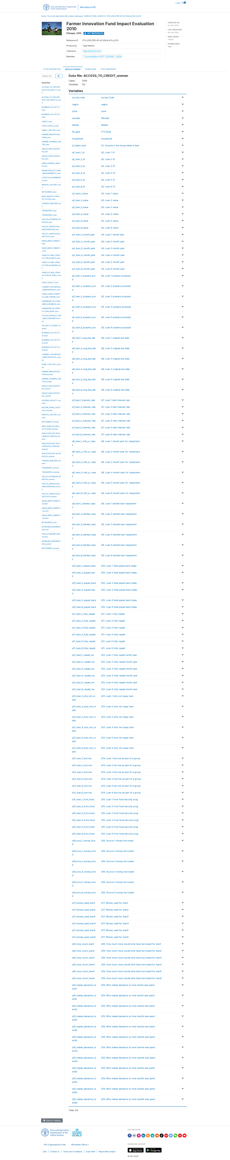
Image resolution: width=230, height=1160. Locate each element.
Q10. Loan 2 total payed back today (119, 572)
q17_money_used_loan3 (83, 916)
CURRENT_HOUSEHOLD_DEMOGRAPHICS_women (51, 357)
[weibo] (180, 1135)
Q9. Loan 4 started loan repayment (119, 534)
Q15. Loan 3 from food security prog (119, 813)
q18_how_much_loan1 (83, 944)
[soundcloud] (157, 1135)
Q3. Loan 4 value (109, 214)
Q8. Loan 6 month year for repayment (120, 493)
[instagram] (139, 1135)
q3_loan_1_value (80, 193)
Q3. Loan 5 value (109, 220)
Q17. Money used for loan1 (114, 903)
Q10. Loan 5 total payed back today (119, 600)
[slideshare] (153, 1135)
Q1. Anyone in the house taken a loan (120, 145)
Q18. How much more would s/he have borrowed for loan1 (131, 944)
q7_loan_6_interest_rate (83, 434)
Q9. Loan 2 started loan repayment (118, 514)
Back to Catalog (53, 1120)
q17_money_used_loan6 (84, 937)
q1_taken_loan (79, 145)
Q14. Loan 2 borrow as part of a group (121, 765)
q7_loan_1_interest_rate (83, 400)
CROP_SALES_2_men (50, 126)
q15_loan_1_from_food (83, 799)
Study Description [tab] (52, 69)
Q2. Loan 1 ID (108, 152)
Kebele (104, 125)
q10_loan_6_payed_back (84, 607)
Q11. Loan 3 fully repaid (113, 627)
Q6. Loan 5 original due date (115, 379)
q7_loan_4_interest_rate (84, 420)
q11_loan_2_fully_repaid (83, 620)
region (75, 104)
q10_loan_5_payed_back (84, 600)
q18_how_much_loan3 (83, 957)
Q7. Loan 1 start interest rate (115, 400)
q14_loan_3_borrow (82, 772)
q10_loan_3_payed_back (84, 583)
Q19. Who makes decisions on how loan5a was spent (128, 1068)
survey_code (78, 97)
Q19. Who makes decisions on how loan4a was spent (128, 1047)
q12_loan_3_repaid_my (83, 668)
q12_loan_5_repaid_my (83, 682)
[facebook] (130, 1135)
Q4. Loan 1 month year (112, 234)
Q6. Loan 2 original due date (115, 348)
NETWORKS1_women (50, 422)
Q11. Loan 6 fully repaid (113, 648)
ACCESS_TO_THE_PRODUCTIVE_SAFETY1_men (51, 90)
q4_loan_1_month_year (83, 234)
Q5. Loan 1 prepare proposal (115, 275)
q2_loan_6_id (78, 186)
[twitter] (171, 1135)
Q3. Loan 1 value (109, 193)
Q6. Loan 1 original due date (115, 338)
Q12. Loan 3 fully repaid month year (119, 668)
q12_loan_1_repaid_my (83, 655)
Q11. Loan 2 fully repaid (113, 620)
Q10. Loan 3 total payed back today (119, 583)
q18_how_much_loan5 (83, 971)
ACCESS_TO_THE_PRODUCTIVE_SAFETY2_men (51, 100)
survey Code (107, 97)
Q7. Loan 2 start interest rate (115, 407)
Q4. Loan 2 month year (113, 241)
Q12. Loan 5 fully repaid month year (119, 682)
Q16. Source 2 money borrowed (117, 851)
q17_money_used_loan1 (83, 903)
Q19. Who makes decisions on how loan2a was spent (128, 1006)
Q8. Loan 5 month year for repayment (120, 482)
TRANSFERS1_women (50, 468)
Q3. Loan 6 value (109, 227)
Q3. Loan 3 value (109, 207)
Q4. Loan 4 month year (113, 255)
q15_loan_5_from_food (83, 827)
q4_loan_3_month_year (83, 248)
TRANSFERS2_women (50, 472)
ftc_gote (76, 131)
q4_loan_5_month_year (83, 262)
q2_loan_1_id (78, 152)
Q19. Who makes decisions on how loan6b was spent (128, 1099)
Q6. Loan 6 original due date (115, 389)
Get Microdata (95, 33)
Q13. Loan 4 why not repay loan (117, 727)
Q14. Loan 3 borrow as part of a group (121, 772)
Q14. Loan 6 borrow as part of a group (121, 792)
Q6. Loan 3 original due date (115, 358)
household (77, 138)
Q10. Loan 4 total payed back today (119, 589)
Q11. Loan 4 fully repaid (113, 634)
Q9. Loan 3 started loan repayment (118, 524)
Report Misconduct (107, 1151)
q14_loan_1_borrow (81, 758)
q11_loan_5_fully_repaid (83, 641)
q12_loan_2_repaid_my (83, 661)
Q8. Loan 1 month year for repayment (120, 441)
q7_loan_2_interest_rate (83, 407)
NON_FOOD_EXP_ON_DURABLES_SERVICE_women (51, 436)
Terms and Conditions (72, 1151)
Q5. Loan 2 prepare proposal (116, 286)
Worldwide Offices (79, 1144)
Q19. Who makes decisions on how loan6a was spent (128, 1088)
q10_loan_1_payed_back (84, 565)
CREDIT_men (47, 121)
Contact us (54, 1151)
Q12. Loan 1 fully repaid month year (119, 655)
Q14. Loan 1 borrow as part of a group (120, 758)
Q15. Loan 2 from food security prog (119, 806)
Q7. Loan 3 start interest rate (115, 414)
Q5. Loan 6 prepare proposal (116, 327)
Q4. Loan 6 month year (113, 268)
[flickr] (134, 1135)
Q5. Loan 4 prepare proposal (116, 307)
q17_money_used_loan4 (84, 923)
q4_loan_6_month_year (83, 268)
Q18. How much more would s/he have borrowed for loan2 (131, 950)
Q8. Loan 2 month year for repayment (120, 451)
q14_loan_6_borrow (82, 792)
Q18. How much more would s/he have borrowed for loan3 (131, 957)
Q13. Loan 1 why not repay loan (117, 696)
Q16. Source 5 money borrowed (117, 882)
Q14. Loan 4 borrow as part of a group (121, 779)
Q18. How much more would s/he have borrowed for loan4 (131, 964)
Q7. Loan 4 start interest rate (115, 420)
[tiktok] (162, 1135)
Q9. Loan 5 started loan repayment (118, 545)
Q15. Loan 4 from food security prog (119, 820)
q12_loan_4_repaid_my (83, 675)
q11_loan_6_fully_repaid (83, 648)
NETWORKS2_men (49, 522)
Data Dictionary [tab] (73, 69)
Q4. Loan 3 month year (113, 248)
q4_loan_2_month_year (83, 241)
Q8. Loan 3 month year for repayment (120, 462)
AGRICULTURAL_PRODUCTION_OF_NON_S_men (51, 275)
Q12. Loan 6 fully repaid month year (119, 689)
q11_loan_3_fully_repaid (83, 627)
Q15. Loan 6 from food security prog (119, 833)
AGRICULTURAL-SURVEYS (94, 16)
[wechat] (175, 1135)
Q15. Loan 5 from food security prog (119, 827)
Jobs (44, 1151)
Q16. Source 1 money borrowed (117, 840)
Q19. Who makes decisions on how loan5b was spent (128, 1078)
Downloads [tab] (90, 69)
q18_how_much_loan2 (83, 950)
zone (74, 111)
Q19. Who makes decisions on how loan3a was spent (128, 1026)
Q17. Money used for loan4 (115, 923)
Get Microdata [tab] (109, 69)
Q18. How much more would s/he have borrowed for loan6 (131, 978)
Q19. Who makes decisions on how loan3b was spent (128, 1037)
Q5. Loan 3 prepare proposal (116, 296)
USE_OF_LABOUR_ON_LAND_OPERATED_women (51, 486)
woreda (76, 118)
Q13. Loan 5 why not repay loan (117, 737)
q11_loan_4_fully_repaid (83, 634)
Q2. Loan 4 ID (108, 173)
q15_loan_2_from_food (83, 806)
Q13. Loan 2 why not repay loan (117, 706)
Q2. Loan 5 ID (108, 179)
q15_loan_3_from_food (83, 813)
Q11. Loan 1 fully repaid (112, 614)
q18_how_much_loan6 (83, 978)
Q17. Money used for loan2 (114, 909)
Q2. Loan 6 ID (108, 186)
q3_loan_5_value (80, 220)
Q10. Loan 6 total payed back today (119, 607)
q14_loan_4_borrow (82, 779)
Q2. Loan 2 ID (108, 159)
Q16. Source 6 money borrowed (117, 892)
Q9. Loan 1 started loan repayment (118, 503)
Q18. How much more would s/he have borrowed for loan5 (131, 971)
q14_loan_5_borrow (82, 785)
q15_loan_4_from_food (83, 820)
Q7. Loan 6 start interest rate (115, 434)
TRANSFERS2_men (49, 215)
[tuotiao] (166, 1135)
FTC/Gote (106, 131)
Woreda (105, 118)
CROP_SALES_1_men (50, 282)
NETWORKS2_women (50, 548)
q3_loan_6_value (80, 227)
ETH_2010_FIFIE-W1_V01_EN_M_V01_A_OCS (124, 16)
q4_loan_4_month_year (83, 255)
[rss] (148, 1135)
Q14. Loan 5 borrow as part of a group (121, 785)
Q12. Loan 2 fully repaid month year (119, 661)
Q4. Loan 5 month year (113, 262)
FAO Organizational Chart (55, 1144)
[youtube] (184, 1135)
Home (43, 16)
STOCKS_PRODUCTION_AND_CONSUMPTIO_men (51, 318)
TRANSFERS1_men (49, 210)
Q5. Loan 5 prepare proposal (116, 317)
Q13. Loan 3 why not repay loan (117, 717)
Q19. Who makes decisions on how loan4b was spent (128, 1057)
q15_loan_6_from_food (83, 833)
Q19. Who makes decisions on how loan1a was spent (127, 985)
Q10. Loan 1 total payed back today (119, 565)
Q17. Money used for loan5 (114, 930)
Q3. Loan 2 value (109, 200)
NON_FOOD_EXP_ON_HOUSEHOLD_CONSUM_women (51, 446)
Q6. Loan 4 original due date (115, 369)
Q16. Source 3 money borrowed (117, 861)
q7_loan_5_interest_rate (83, 427)
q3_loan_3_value (80, 207)
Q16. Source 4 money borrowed (117, 871)
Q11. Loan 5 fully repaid (113, 641)
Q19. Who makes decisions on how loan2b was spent (128, 1016)
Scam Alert (90, 1151)
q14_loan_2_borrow (82, 765)
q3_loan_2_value (80, 200)
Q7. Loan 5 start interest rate (115, 427)
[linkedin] (143, 1135)
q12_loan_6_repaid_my (83, 689)
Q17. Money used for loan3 (114, 916)
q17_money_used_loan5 (83, 930)
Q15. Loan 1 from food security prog (119, 799)
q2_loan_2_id (78, 159)
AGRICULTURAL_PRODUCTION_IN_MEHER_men (51, 265)
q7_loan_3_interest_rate (83, 414)
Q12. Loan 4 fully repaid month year (119, 675)
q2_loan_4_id (78, 173)
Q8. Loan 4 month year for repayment (120, 472)
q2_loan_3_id (78, 166)
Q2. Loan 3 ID (108, 166)
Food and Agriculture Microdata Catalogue (65, 16)
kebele (75, 125)
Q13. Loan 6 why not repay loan (117, 748)
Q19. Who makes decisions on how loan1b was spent (128, 995)
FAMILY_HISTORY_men (51, 130)
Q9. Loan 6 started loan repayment (119, 555)
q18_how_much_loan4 (83, 964)
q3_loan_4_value (80, 214)
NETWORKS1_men (49, 192)
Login (178, 3)
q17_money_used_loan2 (83, 909)
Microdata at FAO (88, 7)
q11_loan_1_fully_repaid (83, 614)
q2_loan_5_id (78, 179)
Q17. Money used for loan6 (115, 937)
